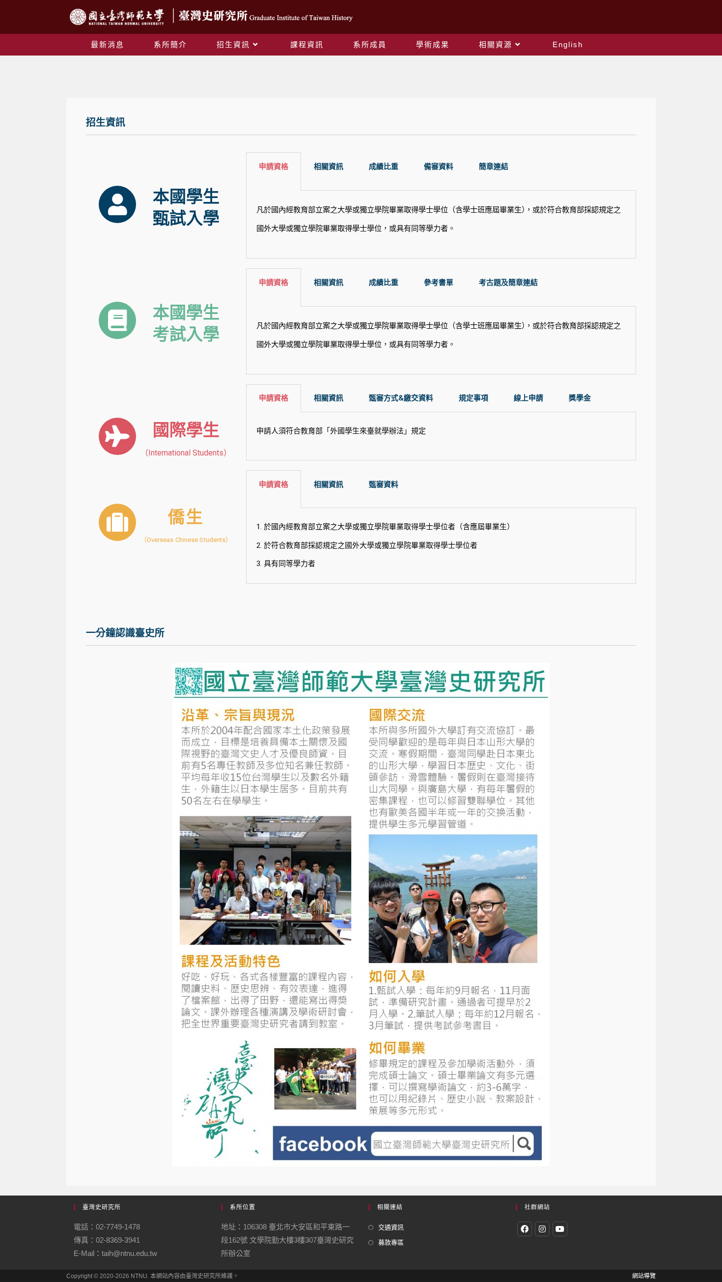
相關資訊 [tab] (328, 398)
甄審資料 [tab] (383, 484)
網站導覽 (644, 1276)
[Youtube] (560, 1229)
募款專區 (391, 1242)
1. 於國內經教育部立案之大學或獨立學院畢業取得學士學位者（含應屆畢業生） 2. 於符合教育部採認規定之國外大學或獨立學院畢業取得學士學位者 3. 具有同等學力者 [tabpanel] (385, 545)
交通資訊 (391, 1227)
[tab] (273, 171)
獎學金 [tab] (580, 398)
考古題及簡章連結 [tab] (508, 282)
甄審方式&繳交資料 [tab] (401, 398)
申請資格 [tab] (273, 398)
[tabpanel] (441, 224)
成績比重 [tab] (383, 166)
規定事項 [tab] (473, 398)
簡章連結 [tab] (493, 166)
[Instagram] (542, 1229)
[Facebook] (524, 1229)
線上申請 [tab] (528, 398)
